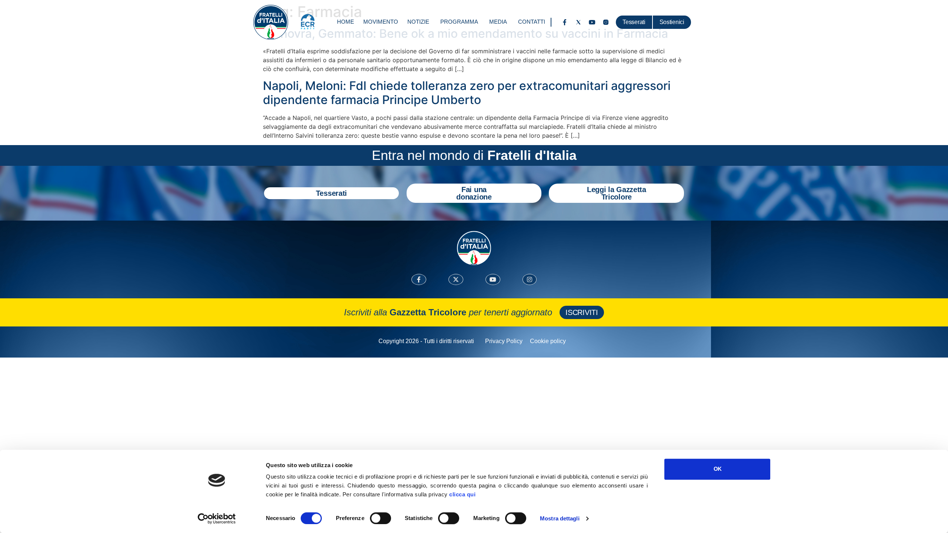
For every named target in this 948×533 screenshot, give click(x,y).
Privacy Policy (504, 341)
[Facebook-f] (565, 22)
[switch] (380, 518)
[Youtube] (592, 22)
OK (717, 469)
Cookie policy (548, 341)
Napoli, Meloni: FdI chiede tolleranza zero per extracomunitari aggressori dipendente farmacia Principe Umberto (467, 92)
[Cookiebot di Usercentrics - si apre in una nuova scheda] (216, 518)
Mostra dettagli (560, 518)
